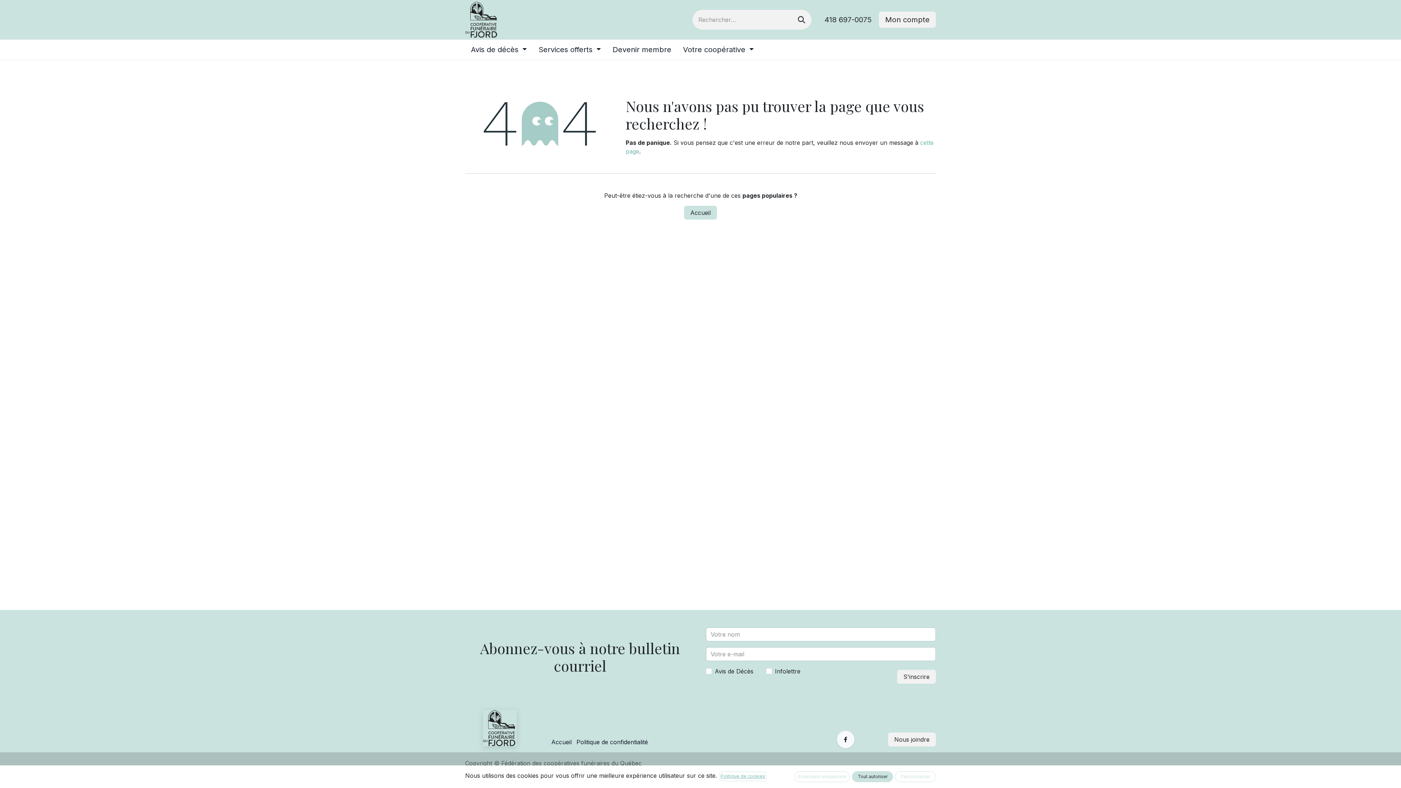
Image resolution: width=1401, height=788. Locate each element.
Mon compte (907, 19)
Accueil (700, 212)
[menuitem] (499, 49)
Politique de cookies (743, 776)
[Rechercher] (801, 20)
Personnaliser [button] (915, 776)
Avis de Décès (734, 671)
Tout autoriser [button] (873, 776)
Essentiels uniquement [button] (822, 776)
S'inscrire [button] (916, 676)
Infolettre (787, 671)
